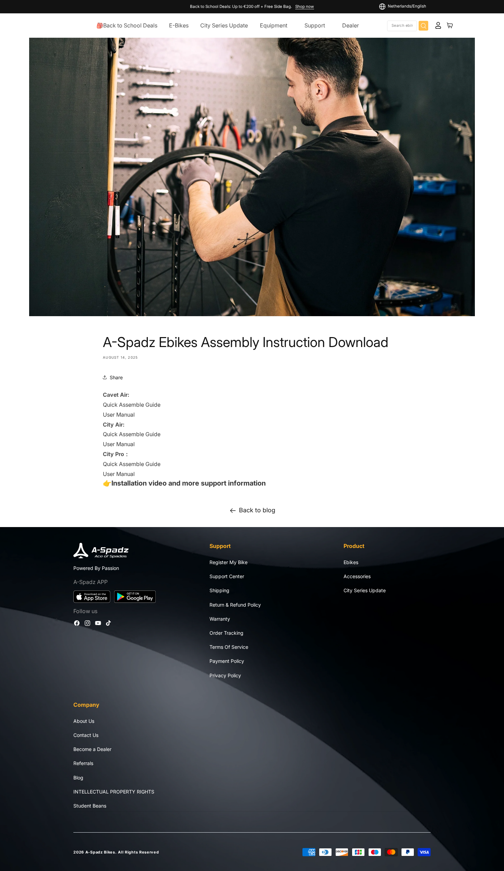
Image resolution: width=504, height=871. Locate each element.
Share (116, 377)
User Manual (119, 414)
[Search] (423, 25)
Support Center (226, 577)
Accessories (357, 577)
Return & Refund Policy (235, 605)
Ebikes (351, 562)
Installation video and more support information (188, 483)
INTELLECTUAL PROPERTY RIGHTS (113, 792)
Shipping (219, 591)
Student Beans (89, 806)
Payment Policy (226, 661)
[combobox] (402, 26)
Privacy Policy (225, 675)
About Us (83, 721)
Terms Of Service (228, 647)
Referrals (83, 763)
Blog (78, 777)
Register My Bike (228, 562)
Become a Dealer (92, 749)
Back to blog (257, 510)
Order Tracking (226, 633)
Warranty (219, 619)
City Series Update (365, 591)
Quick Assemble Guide (131, 404)
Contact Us (85, 735)
